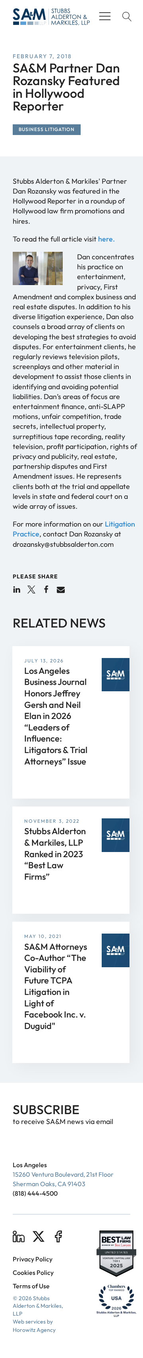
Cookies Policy (33, 1272)
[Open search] (125, 16)
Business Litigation (47, 129)
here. (106, 238)
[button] (16, 589)
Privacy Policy (32, 1259)
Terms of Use (31, 1286)
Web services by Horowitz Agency (34, 1325)
